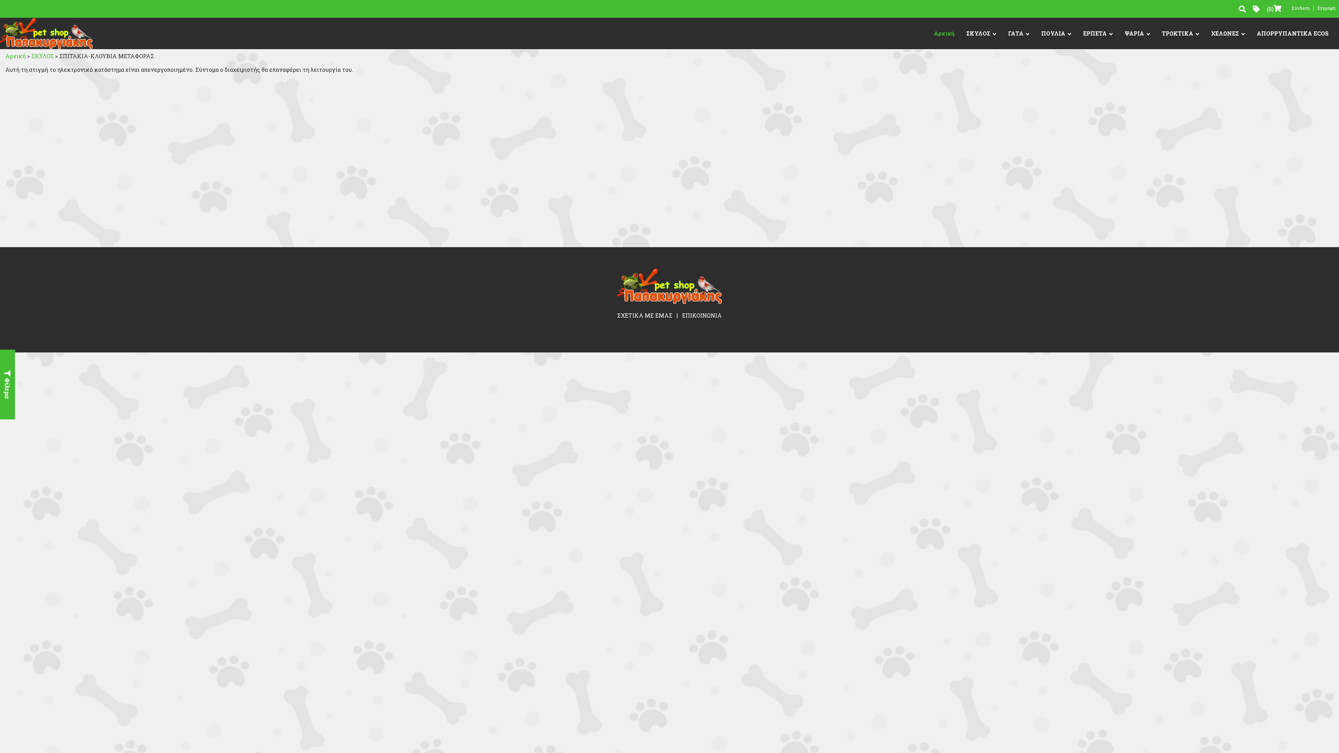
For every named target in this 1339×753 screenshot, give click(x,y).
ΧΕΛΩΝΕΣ (1225, 33)
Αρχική (944, 33)
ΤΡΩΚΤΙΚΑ (1177, 33)
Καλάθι (1270, 9)
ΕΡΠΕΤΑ (1095, 33)
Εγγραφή (1326, 8)
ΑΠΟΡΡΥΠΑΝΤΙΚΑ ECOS (1293, 33)
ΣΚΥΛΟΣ (978, 33)
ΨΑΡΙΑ (1134, 33)
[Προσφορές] (1256, 9)
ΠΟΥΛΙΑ (1053, 33)
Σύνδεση (1301, 8)
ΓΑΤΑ (1015, 33)
